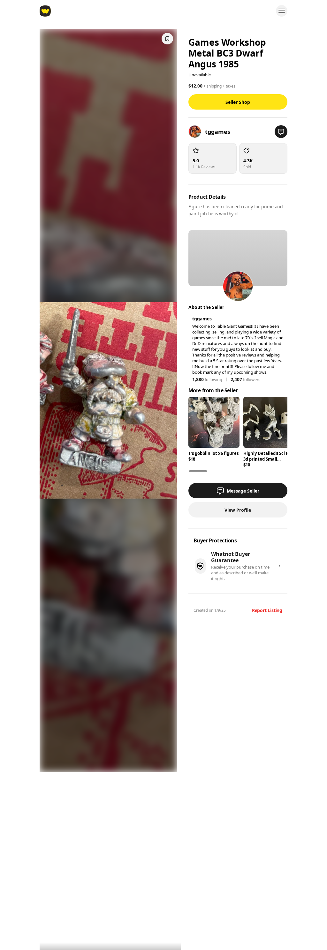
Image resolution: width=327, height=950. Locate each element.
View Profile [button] (237, 510)
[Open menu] (281, 11)
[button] (281, 131)
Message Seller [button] (243, 491)
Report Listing (267, 610)
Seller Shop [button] (237, 102)
